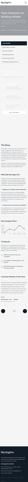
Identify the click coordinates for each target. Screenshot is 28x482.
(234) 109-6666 (8, 473)
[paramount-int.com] (6, 3)
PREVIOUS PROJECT (4, 311)
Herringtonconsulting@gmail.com (13, 470)
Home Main (3, 30)
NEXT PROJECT (23, 311)
